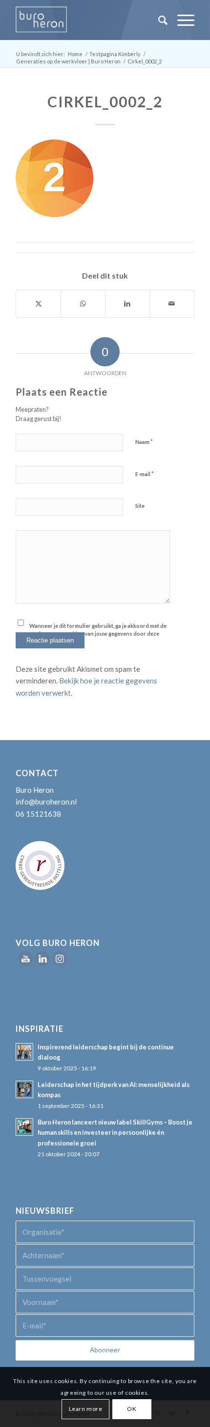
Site (140, 505)
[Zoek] (158, 20)
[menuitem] (158, 20)
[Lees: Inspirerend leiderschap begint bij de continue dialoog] (24, 1052)
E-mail (144, 474)
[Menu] (181, 20)
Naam (144, 441)
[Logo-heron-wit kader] (87, 20)
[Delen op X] (38, 303)
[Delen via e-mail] (172, 303)
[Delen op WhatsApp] (83, 303)
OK (131, 1408)
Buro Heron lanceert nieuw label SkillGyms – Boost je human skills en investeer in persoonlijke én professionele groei (115, 1132)
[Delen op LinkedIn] (127, 303)
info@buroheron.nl (46, 801)
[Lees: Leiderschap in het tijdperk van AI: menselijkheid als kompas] (24, 1089)
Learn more (86, 1408)
